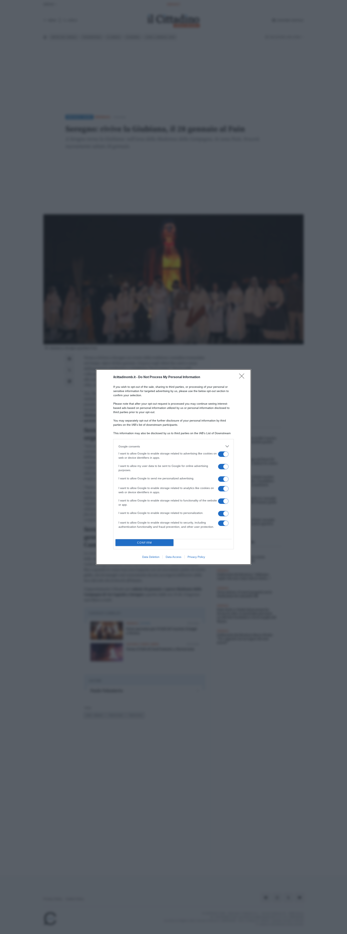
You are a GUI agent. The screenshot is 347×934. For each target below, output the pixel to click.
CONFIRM (144, 542)
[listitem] (173, 446)
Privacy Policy (196, 556)
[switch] (223, 454)
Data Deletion (150, 556)
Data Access (173, 556)
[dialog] (173, 467)
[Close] (243, 377)
